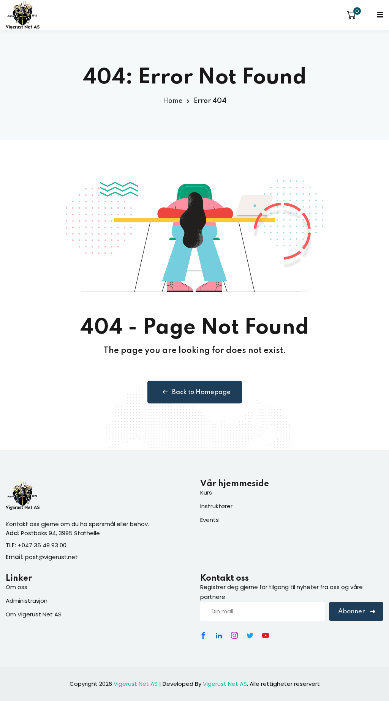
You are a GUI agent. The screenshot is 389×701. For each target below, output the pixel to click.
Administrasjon (26, 601)
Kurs (206, 492)
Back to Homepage (201, 392)
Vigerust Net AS (136, 684)
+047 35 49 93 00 (42, 545)
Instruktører (216, 506)
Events (209, 520)
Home (172, 101)
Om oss (16, 587)
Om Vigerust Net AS (34, 614)
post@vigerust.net (51, 557)
